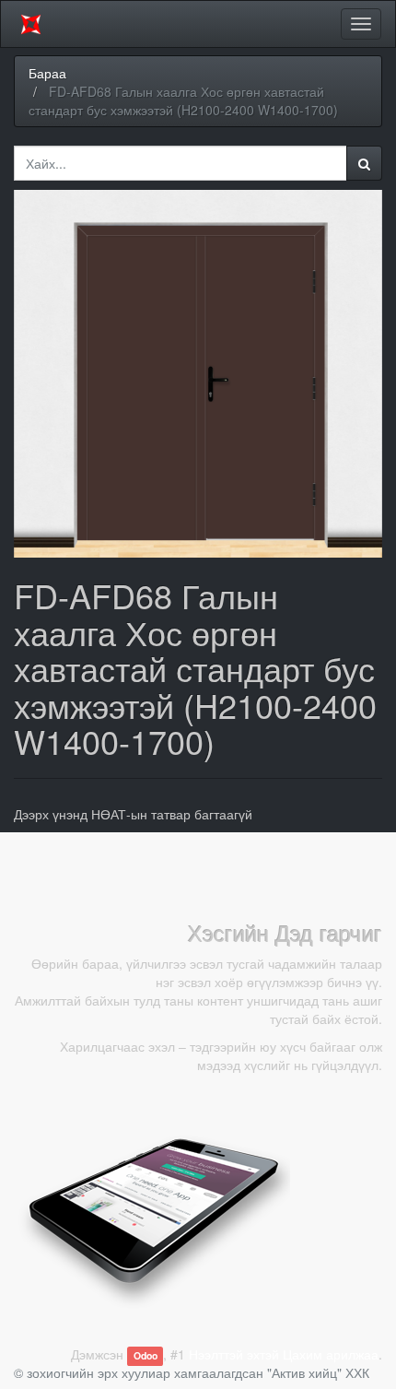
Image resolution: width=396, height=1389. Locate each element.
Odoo (145, 1355)
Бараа (47, 73)
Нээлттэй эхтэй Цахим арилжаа (284, 1354)
